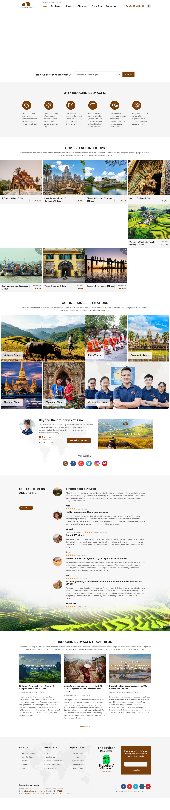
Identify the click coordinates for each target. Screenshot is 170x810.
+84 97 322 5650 (60, 791)
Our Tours (55, 6)
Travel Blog (96, 6)
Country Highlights (53, 764)
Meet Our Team (27, 757)
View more (106, 771)
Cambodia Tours (140, 355)
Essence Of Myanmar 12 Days (100, 286)
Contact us (111, 6)
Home (44, 6)
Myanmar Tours (54, 402)
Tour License (134, 791)
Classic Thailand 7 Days (140, 198)
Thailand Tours (12, 402)
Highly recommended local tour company (87, 512)
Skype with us (47, 440)
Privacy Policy (121, 791)
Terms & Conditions (54, 761)
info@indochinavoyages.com (35, 791)
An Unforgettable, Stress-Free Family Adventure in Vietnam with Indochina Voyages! (104, 582)
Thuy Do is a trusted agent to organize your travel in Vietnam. (97, 558)
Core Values (25, 761)
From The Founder (28, 753)
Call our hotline (47, 442)
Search (128, 75)
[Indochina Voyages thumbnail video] (125, 434)
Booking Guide (51, 757)
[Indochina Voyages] (26, 4)
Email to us (46, 437)
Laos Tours (94, 355)
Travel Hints (51, 768)
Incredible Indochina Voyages (81, 489)
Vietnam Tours (12, 355)
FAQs (48, 753)
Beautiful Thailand (75, 535)
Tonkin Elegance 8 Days (55, 286)
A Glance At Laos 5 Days (13, 198)
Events (23, 768)
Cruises (69, 6)
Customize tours (97, 402)
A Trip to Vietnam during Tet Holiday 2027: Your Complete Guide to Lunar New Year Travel (84, 689)
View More (25, 508)
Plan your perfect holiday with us (53, 74)
